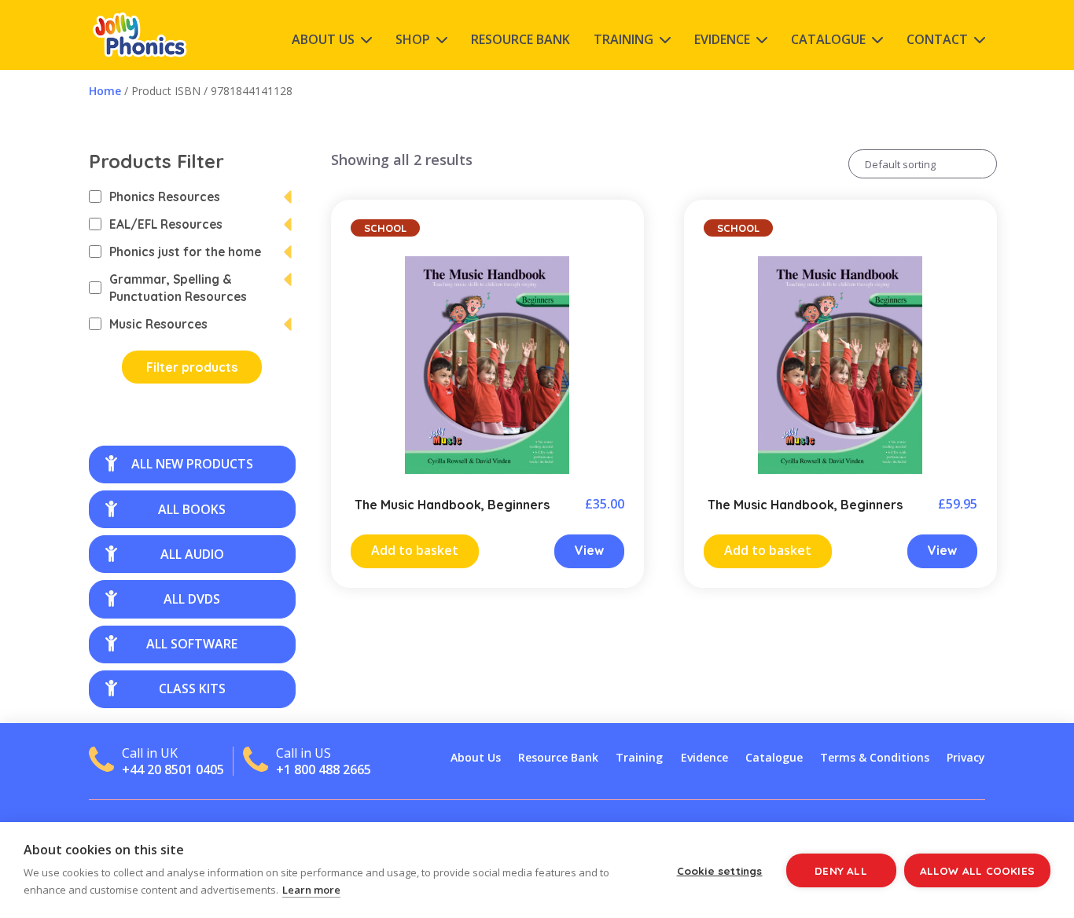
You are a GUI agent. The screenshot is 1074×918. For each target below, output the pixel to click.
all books (192, 509)
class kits (192, 688)
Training (623, 39)
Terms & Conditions (874, 757)
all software (191, 643)
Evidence (722, 39)
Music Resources (158, 324)
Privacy (966, 757)
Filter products (191, 367)
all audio (192, 554)
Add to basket (414, 550)
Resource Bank (520, 39)
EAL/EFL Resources (166, 224)
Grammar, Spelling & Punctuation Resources (178, 287)
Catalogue (828, 39)
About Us (323, 39)
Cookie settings (720, 870)
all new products (192, 463)
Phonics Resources (164, 196)
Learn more (311, 890)
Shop (412, 39)
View (589, 550)
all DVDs (192, 599)
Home (105, 90)
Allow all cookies (977, 870)
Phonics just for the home (185, 251)
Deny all (841, 870)
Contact (937, 39)
